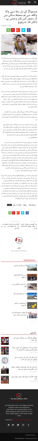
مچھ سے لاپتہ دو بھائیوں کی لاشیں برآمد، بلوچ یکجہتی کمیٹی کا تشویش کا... (24, 348)
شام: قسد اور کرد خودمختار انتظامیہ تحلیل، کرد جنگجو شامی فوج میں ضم (24, 368)
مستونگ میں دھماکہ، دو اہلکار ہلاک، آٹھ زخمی (25, 294)
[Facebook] (28, 425)
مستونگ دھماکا (32, 205)
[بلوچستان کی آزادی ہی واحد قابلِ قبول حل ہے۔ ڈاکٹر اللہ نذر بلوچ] (32, 277)
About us (33, 435)
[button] (35, 2)
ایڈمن (19, 248)
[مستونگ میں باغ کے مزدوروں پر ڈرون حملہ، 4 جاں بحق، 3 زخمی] (32, 305)
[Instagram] (23, 425)
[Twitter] (18, 425)
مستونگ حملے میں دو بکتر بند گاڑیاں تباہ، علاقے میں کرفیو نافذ (24, 285)
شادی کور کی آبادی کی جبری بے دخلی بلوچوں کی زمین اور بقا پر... (25, 358)
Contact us (28, 435)
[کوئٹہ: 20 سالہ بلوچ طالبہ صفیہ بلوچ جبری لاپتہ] (5, 380)
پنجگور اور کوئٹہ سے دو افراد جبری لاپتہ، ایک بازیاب (24, 339)
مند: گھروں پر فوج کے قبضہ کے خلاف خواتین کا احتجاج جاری (28, 226)
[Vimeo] (13, 425)
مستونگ (25, 205)
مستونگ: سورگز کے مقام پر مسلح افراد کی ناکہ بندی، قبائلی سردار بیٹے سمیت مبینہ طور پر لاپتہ (24, 315)
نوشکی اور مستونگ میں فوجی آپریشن (25, 265)
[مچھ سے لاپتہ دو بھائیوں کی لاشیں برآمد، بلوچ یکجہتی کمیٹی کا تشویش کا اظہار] (5, 351)
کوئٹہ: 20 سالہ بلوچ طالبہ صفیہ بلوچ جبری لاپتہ (24, 377)
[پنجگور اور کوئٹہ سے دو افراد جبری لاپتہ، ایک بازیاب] (5, 341)
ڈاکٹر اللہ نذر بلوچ (17, 205)
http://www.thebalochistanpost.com (19, 251)
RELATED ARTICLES (29, 260)
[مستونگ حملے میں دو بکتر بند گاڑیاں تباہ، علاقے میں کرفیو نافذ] (32, 286)
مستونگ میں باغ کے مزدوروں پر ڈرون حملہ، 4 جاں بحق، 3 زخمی (25, 304)
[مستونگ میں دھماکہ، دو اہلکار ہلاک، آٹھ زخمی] (32, 296)
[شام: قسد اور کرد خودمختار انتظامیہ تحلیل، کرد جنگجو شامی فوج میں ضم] (5, 370)
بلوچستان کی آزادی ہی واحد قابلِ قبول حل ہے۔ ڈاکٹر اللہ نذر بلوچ (25, 276)
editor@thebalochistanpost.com (23, 420)
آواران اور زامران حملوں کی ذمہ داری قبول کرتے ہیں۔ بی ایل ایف (10, 226)
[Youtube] (9, 425)
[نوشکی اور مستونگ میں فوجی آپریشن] (32, 267)
